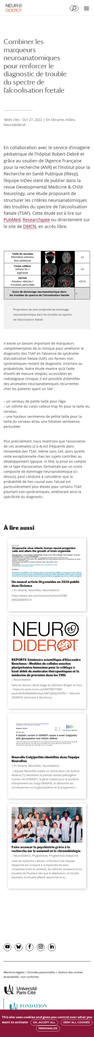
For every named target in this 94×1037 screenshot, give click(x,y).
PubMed (12, 219)
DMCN (29, 226)
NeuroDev (34, 590)
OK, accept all (44, 1022)
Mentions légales (14, 972)
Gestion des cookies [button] (70, 972)
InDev (70, 119)
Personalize (48, 1028)
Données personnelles (41, 972)
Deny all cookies (76, 1022)
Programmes (40, 855)
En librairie (55, 119)
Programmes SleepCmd (63, 855)
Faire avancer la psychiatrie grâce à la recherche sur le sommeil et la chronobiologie (46, 849)
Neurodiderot (15, 124)
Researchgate (36, 219)
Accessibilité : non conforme (21, 977)
